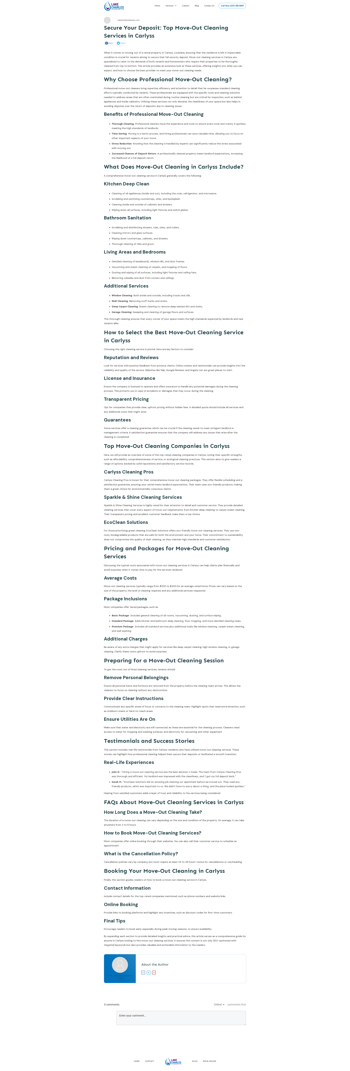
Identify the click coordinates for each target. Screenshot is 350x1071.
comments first (236, 1004)
